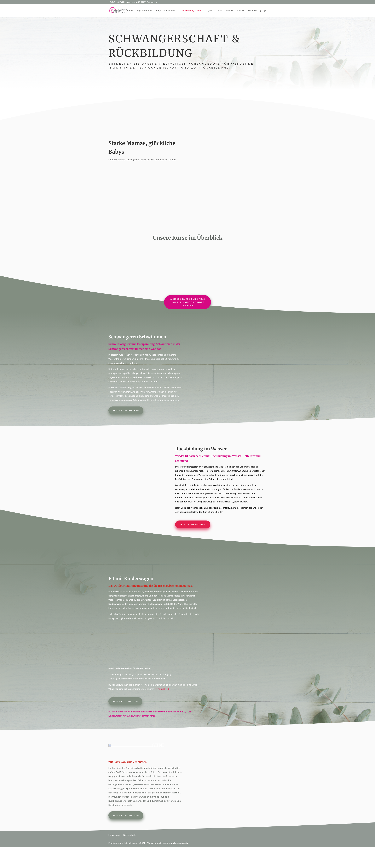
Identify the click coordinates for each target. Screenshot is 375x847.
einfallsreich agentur (179, 843)
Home (130, 11)
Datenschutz (129, 835)
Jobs (210, 11)
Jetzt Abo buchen (125, 701)
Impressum (114, 835)
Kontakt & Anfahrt (235, 11)
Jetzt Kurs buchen (126, 410)
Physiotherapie (144, 11)
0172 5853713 (162, 688)
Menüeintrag (254, 11)
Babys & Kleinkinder (166, 11)
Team (219, 11)
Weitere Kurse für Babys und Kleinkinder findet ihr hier (187, 302)
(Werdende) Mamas (192, 11)
